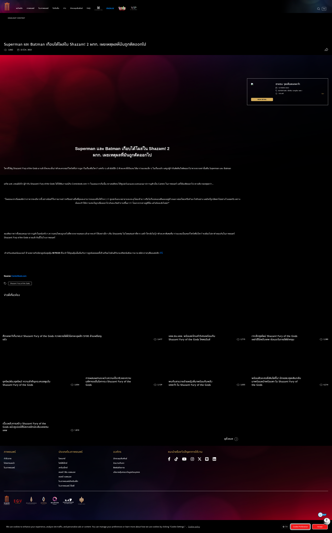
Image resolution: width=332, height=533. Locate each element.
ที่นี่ (161, 253)
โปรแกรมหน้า (9, 463)
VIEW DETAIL (262, 99)
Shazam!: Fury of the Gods (20, 283)
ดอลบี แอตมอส (65, 476)
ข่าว (64, 8)
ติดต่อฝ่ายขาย (119, 467)
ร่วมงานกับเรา (118, 463)
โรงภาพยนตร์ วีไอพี (66, 485)
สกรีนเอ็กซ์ (63, 467)
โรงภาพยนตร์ (44, 8)
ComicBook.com (18, 276)
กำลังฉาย (7, 458)
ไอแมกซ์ (62, 458)
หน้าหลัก (19, 8)
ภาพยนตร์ (30, 8)
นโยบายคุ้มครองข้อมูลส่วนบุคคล (126, 472)
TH (286, 526)
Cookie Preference (300, 526)
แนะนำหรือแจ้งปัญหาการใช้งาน (185, 452)
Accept (320, 526)
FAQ (88, 8)
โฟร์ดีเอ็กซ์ (63, 463)
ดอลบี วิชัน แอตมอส (67, 472)
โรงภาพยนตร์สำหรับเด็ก (68, 481)
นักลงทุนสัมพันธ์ (76, 8)
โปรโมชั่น (56, 8)
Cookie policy (194, 526)
